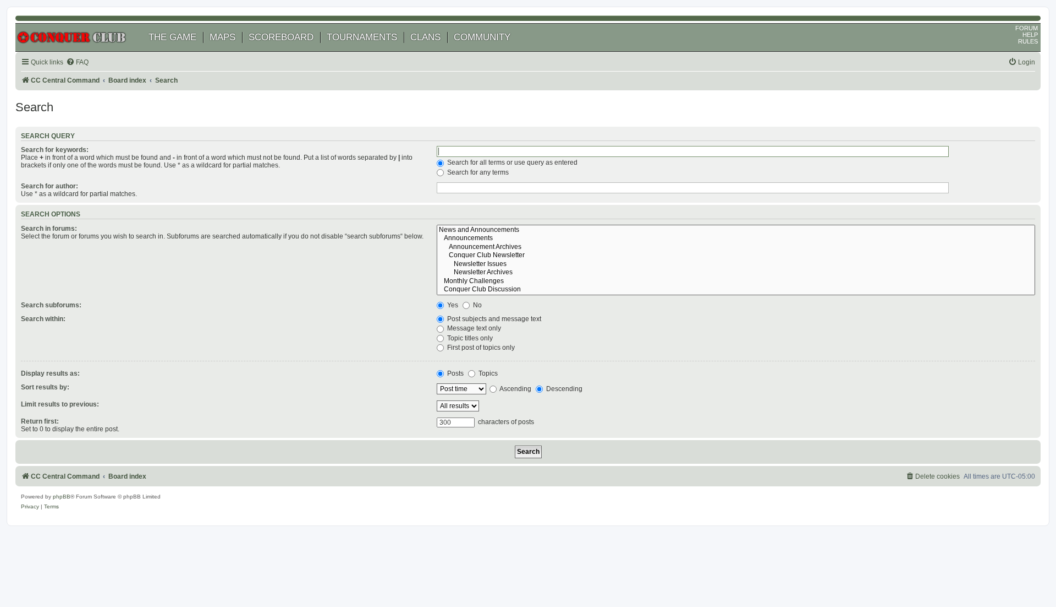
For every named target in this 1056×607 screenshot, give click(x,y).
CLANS (425, 37)
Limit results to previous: (60, 404)
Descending (563, 389)
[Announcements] (736, 238)
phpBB (61, 497)
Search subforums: (51, 305)
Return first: (40, 421)
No (476, 305)
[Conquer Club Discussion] (736, 289)
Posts (455, 373)
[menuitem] (77, 62)
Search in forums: (49, 228)
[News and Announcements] (736, 230)
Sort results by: (45, 387)
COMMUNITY (482, 37)
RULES (1028, 41)
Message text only (473, 328)
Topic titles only (469, 338)
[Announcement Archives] (736, 247)
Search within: (43, 319)
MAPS (222, 37)
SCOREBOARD (281, 37)
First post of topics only (480, 347)
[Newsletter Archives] (736, 272)
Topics (487, 373)
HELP (1030, 34)
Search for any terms (477, 172)
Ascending (514, 389)
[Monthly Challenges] (736, 281)
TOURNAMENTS (362, 37)
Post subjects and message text (493, 319)
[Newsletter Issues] (736, 264)
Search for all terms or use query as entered (512, 162)
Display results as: (50, 373)
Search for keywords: (55, 150)
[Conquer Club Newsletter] (736, 255)
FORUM (1026, 28)
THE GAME (172, 37)
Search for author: (49, 186)
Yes (452, 305)
